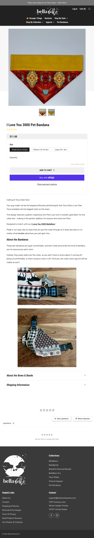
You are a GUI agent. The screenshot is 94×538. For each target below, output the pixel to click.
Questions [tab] (7, 423)
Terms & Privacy (9, 514)
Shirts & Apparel (56, 481)
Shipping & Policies (10, 506)
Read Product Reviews (12, 518)
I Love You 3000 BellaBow (43, 224)
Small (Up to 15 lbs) (19, 150)
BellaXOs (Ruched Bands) (60, 469)
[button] (42, 112)
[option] (47, 67)
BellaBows (53, 461)
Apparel (49, 22)
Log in (74, 9)
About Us (6, 498)
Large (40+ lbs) (61, 150)
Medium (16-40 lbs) (41, 150)
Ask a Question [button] (62, 419)
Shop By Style (60, 18)
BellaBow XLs (55, 473)
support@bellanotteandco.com (62, 498)
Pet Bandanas (62, 22)
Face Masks (54, 477)
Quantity (13, 157)
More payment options (47, 184)
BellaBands (53, 465)
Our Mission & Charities (12, 522)
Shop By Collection (33, 22)
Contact (5, 502)
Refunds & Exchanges (11, 510)
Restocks (48, 18)
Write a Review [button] (84, 419)
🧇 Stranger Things (34, 18)
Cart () (83, 9)
